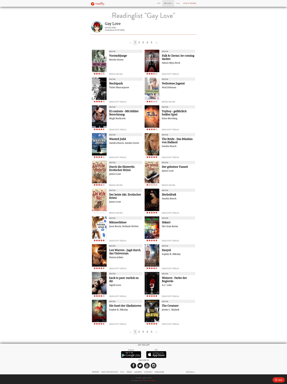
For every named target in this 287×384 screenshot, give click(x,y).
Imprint (95, 372)
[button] (168, 3)
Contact (148, 372)
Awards (138, 372)
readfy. (99, 3)
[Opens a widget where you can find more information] (278, 380)
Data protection (109, 372)
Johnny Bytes (150, 380)
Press (129, 372)
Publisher (159, 372)
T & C (122, 372)
